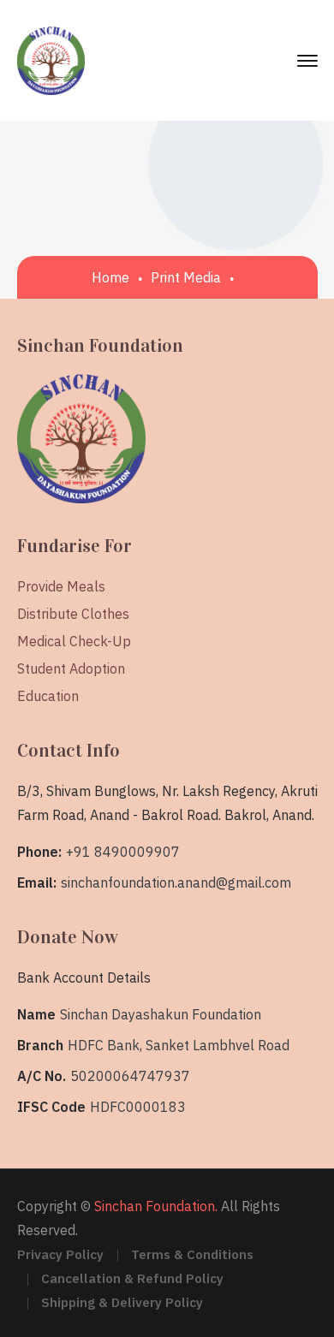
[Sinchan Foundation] (51, 59)
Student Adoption (71, 668)
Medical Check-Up (74, 641)
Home (110, 277)
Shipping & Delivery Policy (122, 1302)
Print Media (186, 277)
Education (48, 695)
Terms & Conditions (192, 1254)
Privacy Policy (60, 1254)
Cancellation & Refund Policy (132, 1278)
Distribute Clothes (73, 613)
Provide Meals (61, 586)
